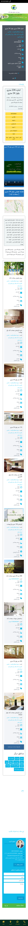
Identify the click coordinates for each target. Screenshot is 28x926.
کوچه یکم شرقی (16, 222)
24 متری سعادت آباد (11, 100)
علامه (7, 762)
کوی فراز (7, 766)
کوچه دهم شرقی (16, 232)
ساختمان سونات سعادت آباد (14, 619)
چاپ (13, 78)
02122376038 (5, 1)
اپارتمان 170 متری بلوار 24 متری (14, 254)
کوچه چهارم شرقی (15, 225)
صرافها (11, 762)
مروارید (21, 766)
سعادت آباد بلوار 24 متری (16, 102)
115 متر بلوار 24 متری (16, 427)
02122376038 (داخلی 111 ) (10, 853)
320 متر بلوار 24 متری (16, 661)
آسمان (22, 758)
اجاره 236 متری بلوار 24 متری (14, 91)
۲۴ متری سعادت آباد (19, 769)
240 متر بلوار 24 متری (16, 380)
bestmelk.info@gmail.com (13, 856)
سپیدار (21, 762)
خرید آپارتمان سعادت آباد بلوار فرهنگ (14, 714)
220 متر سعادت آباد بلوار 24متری (15, 476)
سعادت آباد (13, 98)
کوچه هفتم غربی (16, 242)
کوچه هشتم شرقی (16, 230)
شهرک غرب (16, 762)
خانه (26, 17)
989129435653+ (15, 851)
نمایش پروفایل (20, 865)
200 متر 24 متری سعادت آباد (14, 576)
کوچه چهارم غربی (16, 237)
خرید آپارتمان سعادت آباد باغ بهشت (14, 331)
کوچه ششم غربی (16, 239)
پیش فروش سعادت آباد (15, 278)
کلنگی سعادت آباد (15, 766)
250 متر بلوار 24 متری (19, 250)
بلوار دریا (17, 758)
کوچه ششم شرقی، (15, 227)
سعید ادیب (12, 841)
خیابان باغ (13, 220)
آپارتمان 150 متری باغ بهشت (14, 524)
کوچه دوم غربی (16, 235)
